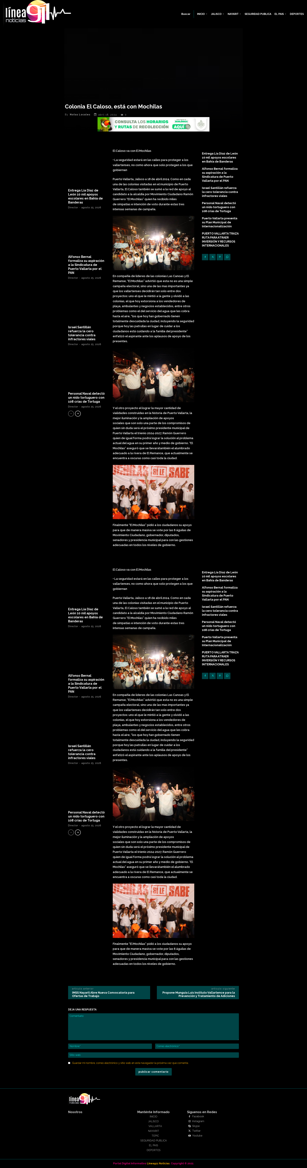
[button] (185, 14)
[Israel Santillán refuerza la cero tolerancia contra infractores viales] (86, 303)
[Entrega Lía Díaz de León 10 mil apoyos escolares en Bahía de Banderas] (86, 166)
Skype (196, 1126)
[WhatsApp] (227, 257)
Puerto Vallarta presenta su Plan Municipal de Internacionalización (219, 222)
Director (73, 207)
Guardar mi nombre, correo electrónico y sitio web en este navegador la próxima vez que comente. (130, 1062)
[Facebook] (205, 257)
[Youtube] (189, 1135)
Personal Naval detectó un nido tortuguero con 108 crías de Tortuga (86, 397)
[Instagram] (189, 1121)
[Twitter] (212, 257)
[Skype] (189, 1126)
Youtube (197, 1135)
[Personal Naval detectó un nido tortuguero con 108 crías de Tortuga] (86, 369)
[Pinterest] (220, 257)
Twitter (196, 1131)
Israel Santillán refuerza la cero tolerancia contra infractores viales (81, 333)
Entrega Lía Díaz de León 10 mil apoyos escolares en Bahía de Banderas (85, 196)
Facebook (198, 1116)
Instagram (198, 1121)
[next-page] (78, 414)
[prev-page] (71, 414)
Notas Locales (80, 114)
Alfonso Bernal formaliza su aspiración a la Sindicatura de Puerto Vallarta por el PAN (86, 265)
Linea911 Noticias (158, 1163)
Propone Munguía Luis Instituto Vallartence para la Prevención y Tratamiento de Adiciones (198, 994)
